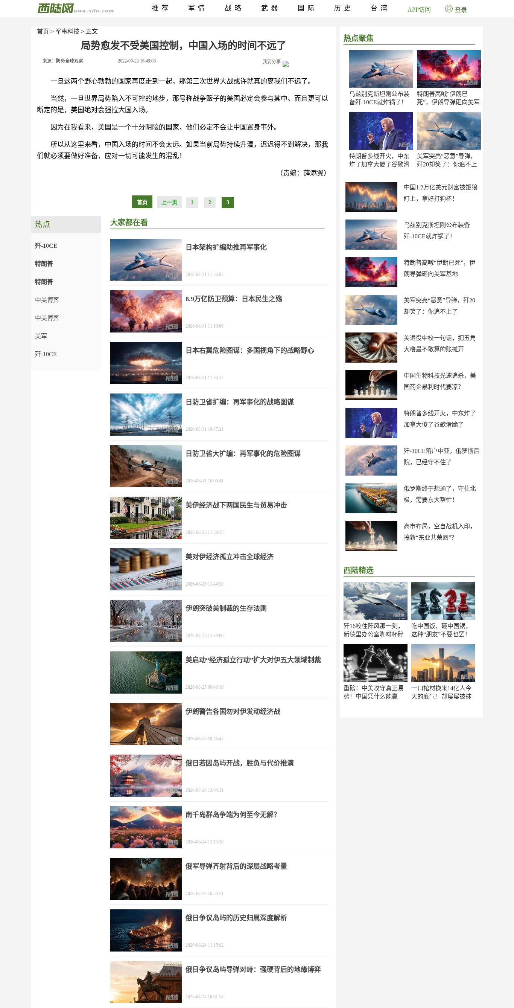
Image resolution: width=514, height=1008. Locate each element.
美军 (41, 336)
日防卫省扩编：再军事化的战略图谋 (240, 402)
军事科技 (67, 31)
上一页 (169, 202)
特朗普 (44, 264)
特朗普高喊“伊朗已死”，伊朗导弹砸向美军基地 (448, 102)
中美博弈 (47, 300)
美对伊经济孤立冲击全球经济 (230, 557)
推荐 (161, 8)
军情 (198, 8)
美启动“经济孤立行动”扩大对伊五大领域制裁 (253, 660)
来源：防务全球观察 (63, 61)
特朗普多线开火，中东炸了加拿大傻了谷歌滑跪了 (379, 164)
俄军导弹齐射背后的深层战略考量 (236, 866)
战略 (234, 8)
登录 (461, 10)
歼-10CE (46, 245)
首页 (43, 31)
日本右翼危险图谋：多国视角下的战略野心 (250, 350)
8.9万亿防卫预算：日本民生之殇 (234, 299)
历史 (344, 8)
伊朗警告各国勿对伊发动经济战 (233, 711)
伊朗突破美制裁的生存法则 (226, 608)
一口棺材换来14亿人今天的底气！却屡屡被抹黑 (441, 696)
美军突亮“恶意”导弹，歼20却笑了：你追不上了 (447, 164)
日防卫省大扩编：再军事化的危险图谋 (243, 453)
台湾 (380, 8)
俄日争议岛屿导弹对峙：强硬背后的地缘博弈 (253, 969)
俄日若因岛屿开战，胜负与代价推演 (240, 763)
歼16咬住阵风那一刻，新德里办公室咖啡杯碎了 (374, 634)
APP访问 (419, 9)
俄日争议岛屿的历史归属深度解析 (236, 918)
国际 (307, 8)
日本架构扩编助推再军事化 (226, 247)
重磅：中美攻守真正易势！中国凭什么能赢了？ (374, 696)
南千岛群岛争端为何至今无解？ (233, 815)
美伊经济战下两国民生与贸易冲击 (236, 505)
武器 (271, 8)
